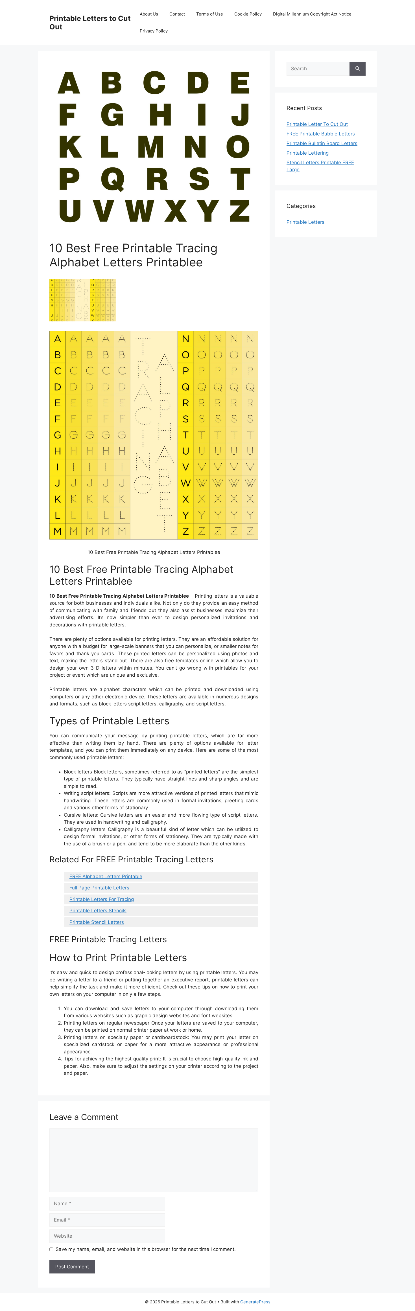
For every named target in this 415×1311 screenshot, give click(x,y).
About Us (149, 14)
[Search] (358, 69)
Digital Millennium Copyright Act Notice (312, 14)
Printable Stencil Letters (96, 922)
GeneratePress (255, 1302)
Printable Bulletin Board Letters (322, 143)
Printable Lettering (308, 153)
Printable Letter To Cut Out (317, 124)
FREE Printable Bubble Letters (321, 134)
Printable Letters (305, 222)
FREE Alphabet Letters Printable (105, 876)
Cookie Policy (248, 14)
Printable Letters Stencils (97, 910)
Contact (177, 14)
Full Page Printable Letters (99, 888)
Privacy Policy (154, 31)
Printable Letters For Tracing (101, 899)
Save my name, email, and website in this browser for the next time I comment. (146, 1249)
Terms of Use (209, 14)
